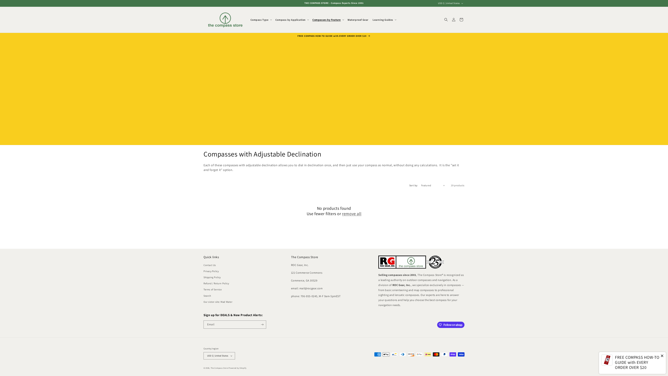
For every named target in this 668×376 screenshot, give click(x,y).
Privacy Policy (211, 271)
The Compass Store (219, 368)
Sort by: (413, 185)
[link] (632, 363)
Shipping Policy (212, 277)
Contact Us (210, 265)
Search (207, 295)
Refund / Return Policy (216, 283)
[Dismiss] (662, 356)
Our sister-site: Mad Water (218, 301)
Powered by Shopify (237, 368)
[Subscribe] (262, 324)
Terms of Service (213, 289)
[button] (260, 20)
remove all (351, 213)
